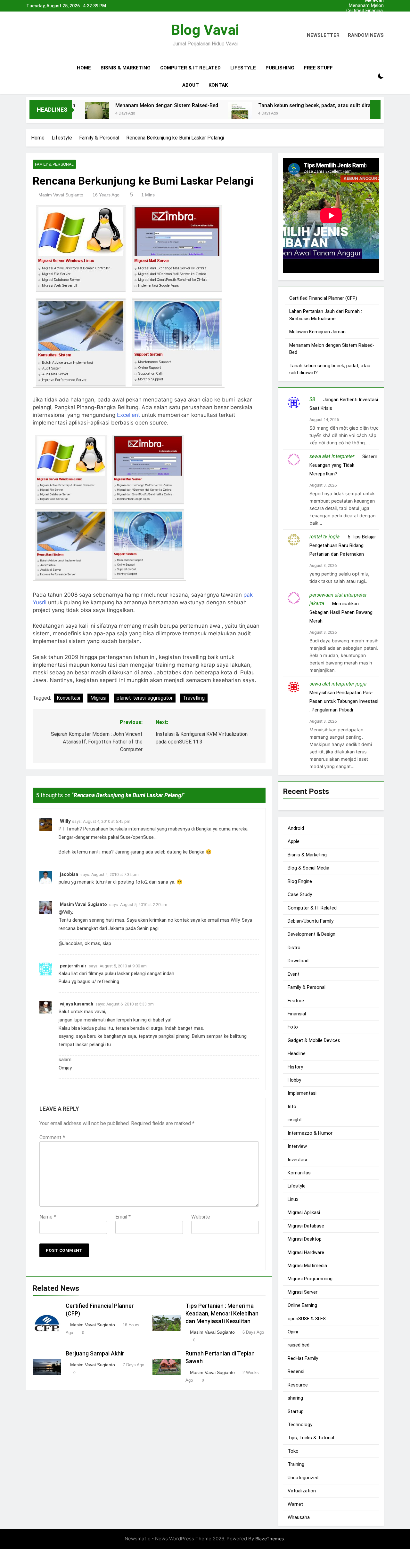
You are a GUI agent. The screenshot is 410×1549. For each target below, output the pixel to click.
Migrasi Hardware (306, 1252)
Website (200, 1217)
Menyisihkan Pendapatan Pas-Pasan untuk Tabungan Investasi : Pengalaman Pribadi (343, 701)
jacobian (69, 874)
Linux (293, 1199)
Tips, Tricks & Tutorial (311, 1438)
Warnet (295, 1504)
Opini (293, 1332)
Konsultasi (68, 698)
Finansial (297, 1014)
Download (298, 961)
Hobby (294, 1080)
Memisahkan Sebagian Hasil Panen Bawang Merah (341, 612)
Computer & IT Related (190, 68)
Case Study (300, 894)
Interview (297, 1146)
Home (84, 68)
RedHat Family (303, 1358)
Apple (293, 841)
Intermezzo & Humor (310, 1133)
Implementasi (302, 1093)
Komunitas (299, 1173)
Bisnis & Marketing (126, 68)
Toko (293, 1451)
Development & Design (311, 934)
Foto (293, 1027)
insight (295, 1120)
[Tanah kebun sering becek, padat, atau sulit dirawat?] (200, 114)
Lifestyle (243, 68)
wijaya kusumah (76, 1003)
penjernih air (73, 965)
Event (293, 974)
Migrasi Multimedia (307, 1265)
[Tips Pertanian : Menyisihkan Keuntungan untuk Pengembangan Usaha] (364, 114)
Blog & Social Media (308, 868)
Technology (300, 1424)
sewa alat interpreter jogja (337, 684)
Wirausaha (299, 1517)
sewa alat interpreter (331, 456)
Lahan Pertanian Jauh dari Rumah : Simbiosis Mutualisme (365, 16)
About (190, 85)
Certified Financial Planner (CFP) (365, 10)
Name (47, 1217)
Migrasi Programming (310, 1279)
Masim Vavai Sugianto (60, 194)
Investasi (297, 1159)
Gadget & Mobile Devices (314, 1040)
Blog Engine (300, 881)
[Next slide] (380, 4)
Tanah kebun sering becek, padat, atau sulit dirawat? (280, 105)
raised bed (298, 1345)
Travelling (194, 698)
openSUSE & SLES (307, 1318)
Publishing (280, 68)
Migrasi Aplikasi (304, 1212)
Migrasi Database (306, 1225)
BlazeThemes (269, 1538)
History (295, 1066)
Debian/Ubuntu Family (310, 921)
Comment (52, 1137)
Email (123, 1217)
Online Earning (302, 1305)
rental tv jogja (324, 537)
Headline (297, 1053)
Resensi (296, 1371)
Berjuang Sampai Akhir (95, 1353)
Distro (294, 947)
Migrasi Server (302, 1292)
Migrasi (98, 698)
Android (296, 828)
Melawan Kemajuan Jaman (365, 21)
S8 (312, 399)
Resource (298, 1384)
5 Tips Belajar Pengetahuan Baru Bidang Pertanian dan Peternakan (342, 545)
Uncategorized (303, 1477)
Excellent (128, 415)
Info (292, 1106)
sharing (295, 1398)
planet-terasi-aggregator (145, 698)
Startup (296, 1411)
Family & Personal (54, 164)
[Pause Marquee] (375, 109)
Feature (296, 1000)
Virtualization (302, 1491)
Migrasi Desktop (305, 1239)
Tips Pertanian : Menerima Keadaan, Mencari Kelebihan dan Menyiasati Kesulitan (221, 1313)
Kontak (218, 85)
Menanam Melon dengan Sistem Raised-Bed (366, 5)
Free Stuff (318, 68)
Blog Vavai (205, 29)
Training (296, 1464)
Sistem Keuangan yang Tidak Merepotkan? (343, 465)
